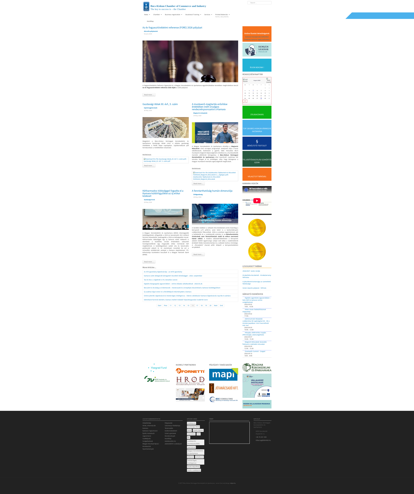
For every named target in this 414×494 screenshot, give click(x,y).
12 (175, 305)
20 (210, 305)
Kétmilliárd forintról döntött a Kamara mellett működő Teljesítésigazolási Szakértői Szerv (176, 300)
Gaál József (191, 447)
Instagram (265, 7)
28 (261, 98)
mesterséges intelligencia (192, 461)
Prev (165, 305)
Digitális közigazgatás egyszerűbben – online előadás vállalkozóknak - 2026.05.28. (173, 284)
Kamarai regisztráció (150, 431)
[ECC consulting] (223, 400)
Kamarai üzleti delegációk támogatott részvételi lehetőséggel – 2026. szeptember (173, 276)
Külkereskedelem (171, 431)
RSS (269, 7)
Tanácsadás (169, 428)
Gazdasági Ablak (193, 427)
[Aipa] (190, 395)
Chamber (156, 15)
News (146, 15)
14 (184, 305)
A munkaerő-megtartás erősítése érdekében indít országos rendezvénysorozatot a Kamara (209, 106)
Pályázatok (168, 423)
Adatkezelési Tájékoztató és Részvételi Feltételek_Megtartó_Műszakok (206, 178)
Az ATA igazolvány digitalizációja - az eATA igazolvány (163, 272)
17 (197, 305)
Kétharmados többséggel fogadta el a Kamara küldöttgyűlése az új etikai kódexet (163, 193)
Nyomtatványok (148, 449)
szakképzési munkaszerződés (193, 442)
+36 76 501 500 (261, 437)
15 (188, 305)
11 (171, 305)
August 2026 (257, 80)
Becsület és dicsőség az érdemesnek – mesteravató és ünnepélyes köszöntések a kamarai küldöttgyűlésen (182, 288)
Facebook (257, 7)
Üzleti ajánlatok (170, 433)
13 (179, 305)
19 (206, 305)
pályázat (190, 457)
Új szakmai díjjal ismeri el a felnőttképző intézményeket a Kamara (167, 292)
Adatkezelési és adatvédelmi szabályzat (173, 442)
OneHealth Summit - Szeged (255, 351)
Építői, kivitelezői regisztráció (148, 434)
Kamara (145, 428)
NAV (198, 434)
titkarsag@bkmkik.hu (263, 440)
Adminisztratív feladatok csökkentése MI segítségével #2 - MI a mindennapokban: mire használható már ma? (256, 322)
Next (215, 305)
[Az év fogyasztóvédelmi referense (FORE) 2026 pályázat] (190, 61)
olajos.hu (233, 483)
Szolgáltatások (148, 441)
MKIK (189, 430)
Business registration (173, 15)
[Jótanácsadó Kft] (223, 389)
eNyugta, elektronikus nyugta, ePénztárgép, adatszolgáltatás (254, 334)
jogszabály (191, 434)
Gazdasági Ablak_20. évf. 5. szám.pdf (157, 161)
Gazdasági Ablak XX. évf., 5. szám (160, 104)
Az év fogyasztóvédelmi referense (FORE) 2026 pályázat (172, 27)
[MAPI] (223, 375)
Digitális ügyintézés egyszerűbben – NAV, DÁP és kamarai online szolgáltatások (256, 300)
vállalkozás (199, 457)
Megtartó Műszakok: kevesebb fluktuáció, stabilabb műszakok (254, 343)
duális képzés (198, 430)
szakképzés (191, 423)
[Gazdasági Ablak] (166, 127)
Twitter (261, 7)
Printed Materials (222, 16)
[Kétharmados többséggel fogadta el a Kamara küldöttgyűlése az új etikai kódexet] (166, 219)
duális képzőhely (193, 467)
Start (159, 305)
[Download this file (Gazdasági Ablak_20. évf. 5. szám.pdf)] (165, 159)
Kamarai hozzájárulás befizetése (257, 37)
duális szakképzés (193, 470)
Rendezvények (170, 436)
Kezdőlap (168, 439)
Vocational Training (192, 15)
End (221, 305)
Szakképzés (147, 439)
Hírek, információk (149, 426)
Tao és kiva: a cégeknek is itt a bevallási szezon (160, 280)
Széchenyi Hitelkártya (172, 426)
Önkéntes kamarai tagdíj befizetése (257, 39)
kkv (188, 437)
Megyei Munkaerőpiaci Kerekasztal (151, 445)
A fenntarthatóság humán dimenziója (212, 190)
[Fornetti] (190, 371)
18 (201, 305)
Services (207, 15)
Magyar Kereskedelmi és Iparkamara (195, 452)
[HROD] (190, 381)
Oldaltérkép (147, 423)
